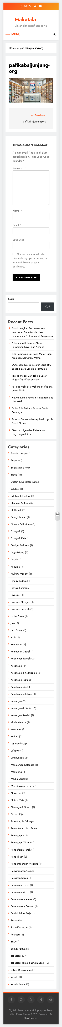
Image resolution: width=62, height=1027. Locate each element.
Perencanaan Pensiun (22, 906)
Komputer (16, 729)
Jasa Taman (17, 630)
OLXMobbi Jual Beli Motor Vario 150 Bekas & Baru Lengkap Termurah (31, 366)
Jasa (13, 623)
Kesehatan (16, 666)
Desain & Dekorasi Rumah (25, 482)
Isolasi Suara (17, 616)
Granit (14, 559)
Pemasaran (17, 835)
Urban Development (22, 970)
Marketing (16, 772)
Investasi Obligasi (20, 602)
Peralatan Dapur (19, 878)
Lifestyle (15, 751)
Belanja (15, 460)
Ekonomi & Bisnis (20, 503)
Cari (11, 299)
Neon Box (16, 793)
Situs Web (18, 240)
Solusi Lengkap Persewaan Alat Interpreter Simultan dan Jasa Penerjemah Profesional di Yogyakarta (32, 332)
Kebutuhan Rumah (21, 658)
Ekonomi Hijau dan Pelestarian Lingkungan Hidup (28, 432)
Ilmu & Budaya (19, 581)
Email (17, 225)
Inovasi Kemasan (20, 588)
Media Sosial (18, 779)
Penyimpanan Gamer (22, 871)
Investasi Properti (20, 609)
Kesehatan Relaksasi (21, 694)
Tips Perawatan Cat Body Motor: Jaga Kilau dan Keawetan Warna (31, 356)
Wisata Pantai (18, 984)
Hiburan (15, 567)
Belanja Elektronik (20, 468)
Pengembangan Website (24, 864)
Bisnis (14, 475)
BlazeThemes (30, 1018)
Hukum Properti (19, 574)
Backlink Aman (19, 453)
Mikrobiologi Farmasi (22, 786)
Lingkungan (17, 758)
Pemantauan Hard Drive (24, 828)
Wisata (14, 977)
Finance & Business (21, 524)
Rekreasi (15, 934)
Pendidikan (17, 857)
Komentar (19, 168)
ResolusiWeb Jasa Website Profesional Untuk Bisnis (32, 388)
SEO (13, 941)
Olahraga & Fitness (21, 807)
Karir (13, 637)
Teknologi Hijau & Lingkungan (27, 963)
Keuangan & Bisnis (21, 708)
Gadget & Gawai (20, 545)
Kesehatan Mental (20, 687)
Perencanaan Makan (22, 899)
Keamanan (16, 644)
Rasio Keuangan (19, 927)
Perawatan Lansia (20, 885)
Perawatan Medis (20, 892)
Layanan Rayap (19, 743)
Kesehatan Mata (19, 680)
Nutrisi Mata (17, 800)
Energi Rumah (18, 517)
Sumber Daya (18, 949)
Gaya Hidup (17, 552)
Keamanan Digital (20, 651)
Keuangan (16, 701)
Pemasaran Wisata (21, 842)
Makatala (25, 19)
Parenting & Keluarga (22, 821)
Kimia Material (18, 722)
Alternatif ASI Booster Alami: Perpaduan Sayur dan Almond (28, 345)
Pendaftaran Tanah (21, 850)
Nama (17, 211)
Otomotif (15, 814)
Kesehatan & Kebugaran (24, 673)
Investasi (15, 595)
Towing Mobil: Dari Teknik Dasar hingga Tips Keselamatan (29, 377)
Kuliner (14, 736)
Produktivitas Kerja (21, 913)
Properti (15, 920)
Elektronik (16, 510)
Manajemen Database (22, 765)
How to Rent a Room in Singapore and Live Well (32, 399)
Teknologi (16, 956)
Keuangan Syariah (20, 715)
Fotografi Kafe (18, 538)
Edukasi (15, 489)
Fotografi (15, 531)
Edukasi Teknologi (20, 496)
